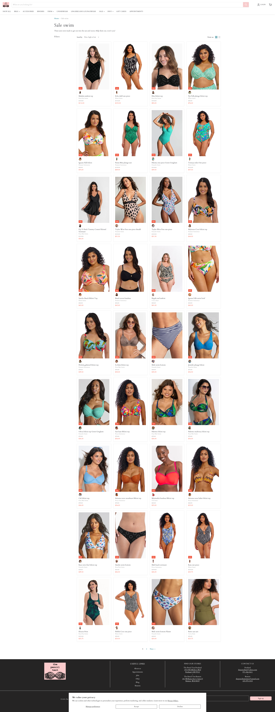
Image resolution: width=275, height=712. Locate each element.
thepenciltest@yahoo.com (247, 670)
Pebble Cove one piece (123, 631)
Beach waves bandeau (123, 298)
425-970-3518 (248, 681)
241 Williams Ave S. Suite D (192, 679)
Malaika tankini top (86, 96)
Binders (40, 11)
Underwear (62, 11)
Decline (180, 706)
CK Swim (155, 501)
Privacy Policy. (173, 701)
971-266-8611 (248, 672)
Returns (137, 686)
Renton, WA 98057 (193, 681)
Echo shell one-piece (122, 96)
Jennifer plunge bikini (196, 365)
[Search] (246, 4)
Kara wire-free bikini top (88, 565)
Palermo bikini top (159, 431)
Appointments (136, 11)
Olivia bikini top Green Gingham (91, 431)
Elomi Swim (118, 98)
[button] (261, 4)
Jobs (137, 675)
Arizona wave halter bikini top (199, 498)
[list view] (219, 37)
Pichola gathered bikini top (89, 365)
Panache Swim (156, 165)
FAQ (137, 679)
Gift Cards (121, 11)
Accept (136, 706)
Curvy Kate (155, 301)
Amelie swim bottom (123, 565)
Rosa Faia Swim (83, 98)
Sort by (79, 37)
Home (56, 18)
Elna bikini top (157, 96)
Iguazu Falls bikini (85, 163)
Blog (137, 682)
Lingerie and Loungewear (83, 11)
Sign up (261, 698)
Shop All (7, 11)
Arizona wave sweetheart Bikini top (128, 498)
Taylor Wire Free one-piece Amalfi (128, 229)
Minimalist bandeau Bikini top (163, 498)
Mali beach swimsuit (159, 565)
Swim (50, 11)
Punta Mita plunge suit (123, 163)
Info (110, 11)
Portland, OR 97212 (192, 672)
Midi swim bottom (159, 365)
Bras (16, 11)
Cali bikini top (84, 498)
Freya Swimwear (120, 434)
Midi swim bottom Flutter (161, 631)
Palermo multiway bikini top (198, 431)
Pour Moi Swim (83, 234)
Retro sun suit (193, 631)
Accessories (28, 11)
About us (137, 668)
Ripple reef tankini (158, 298)
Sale (101, 11)
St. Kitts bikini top (122, 365)
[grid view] (216, 37)
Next (152, 649)
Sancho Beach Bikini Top (88, 298)
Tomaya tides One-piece (197, 163)
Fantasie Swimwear (84, 165)
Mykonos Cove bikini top (197, 229)
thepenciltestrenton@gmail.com (247, 679)
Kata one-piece (193, 565)
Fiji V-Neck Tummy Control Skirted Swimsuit (92, 230)
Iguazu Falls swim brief (196, 298)
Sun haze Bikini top (122, 431)
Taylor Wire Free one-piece (162, 229)
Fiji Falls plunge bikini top (198, 96)
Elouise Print (83, 631)
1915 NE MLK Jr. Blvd (192, 670)
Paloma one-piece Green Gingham (164, 163)
